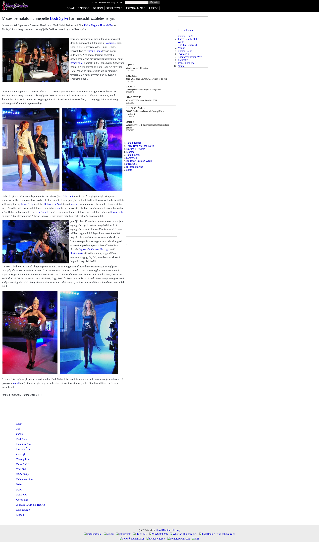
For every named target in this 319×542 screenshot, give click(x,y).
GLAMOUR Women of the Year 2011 (141, 100)
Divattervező (23, 509)
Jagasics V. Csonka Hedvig (93, 249)
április (19, 433)
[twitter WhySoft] (156, 538)
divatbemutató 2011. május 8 (137, 68)
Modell (20, 514)
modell (16, 383)
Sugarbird (43, 212)
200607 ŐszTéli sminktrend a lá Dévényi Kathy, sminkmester (145, 112)
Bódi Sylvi (59, 18)
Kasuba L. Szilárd (135, 148)
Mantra (130, 151)
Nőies (19, 484)
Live (94, 2)
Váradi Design (134, 142)
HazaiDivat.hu (163, 530)
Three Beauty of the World (140, 145)
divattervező (76, 253)
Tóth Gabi (67, 196)
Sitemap (176, 530)
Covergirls (110, 43)
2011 (18, 428)
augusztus (131, 163)
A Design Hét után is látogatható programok (143, 89)
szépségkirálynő (134, 166)
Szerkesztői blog (107, 2)
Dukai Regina (91, 25)
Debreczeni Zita (52, 204)
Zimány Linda (94, 51)
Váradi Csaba (133, 154)
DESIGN (98, 8)
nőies (74, 204)
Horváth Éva (106, 25)
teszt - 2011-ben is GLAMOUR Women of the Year (146, 78)
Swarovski (131, 157)
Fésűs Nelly (27, 204)
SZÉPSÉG (83, 8)
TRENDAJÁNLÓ (136, 8)
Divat (19, 423)
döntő (129, 169)
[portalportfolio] (92, 534)
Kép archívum (185, 30)
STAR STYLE (114, 8)
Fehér (19, 489)
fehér (57, 208)
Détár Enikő (76, 62)
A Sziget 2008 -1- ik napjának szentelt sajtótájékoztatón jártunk (147, 126)
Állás (119, 2)
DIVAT (70, 8)
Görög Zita (117, 212)
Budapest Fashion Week (139, 160)
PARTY (153, 8)
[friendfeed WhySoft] (178, 538)
